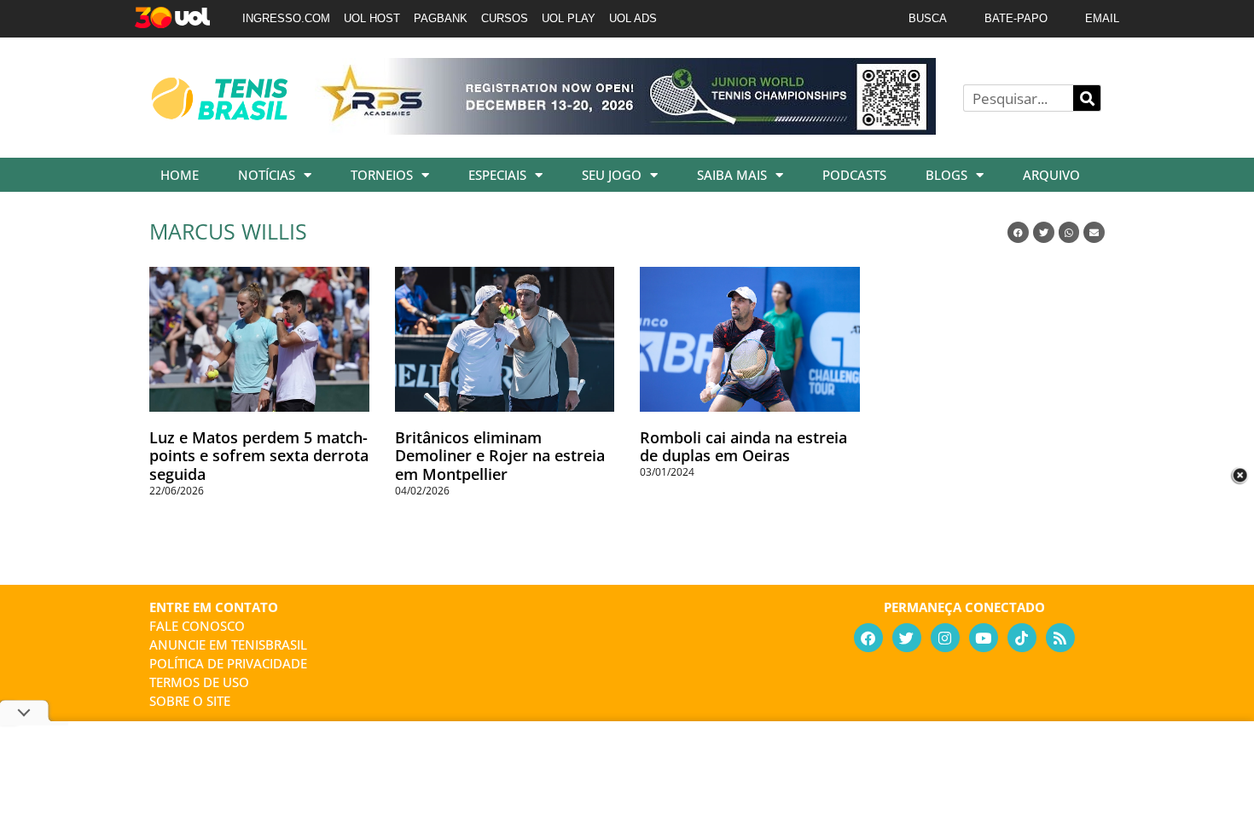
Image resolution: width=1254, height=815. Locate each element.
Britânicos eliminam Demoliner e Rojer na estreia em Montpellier (500, 455)
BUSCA (928, 18)
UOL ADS (633, 18)
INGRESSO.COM (286, 18)
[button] (1018, 232)
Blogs (946, 174)
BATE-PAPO (1016, 18)
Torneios (382, 174)
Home (179, 174)
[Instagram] (945, 637)
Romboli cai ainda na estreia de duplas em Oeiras (743, 446)
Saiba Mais (732, 174)
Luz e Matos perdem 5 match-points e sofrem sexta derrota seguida (259, 455)
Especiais (497, 174)
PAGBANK (440, 18)
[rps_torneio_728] (625, 128)
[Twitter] (906, 637)
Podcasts (854, 174)
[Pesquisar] (1086, 98)
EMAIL (1102, 18)
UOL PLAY (568, 18)
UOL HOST (372, 18)
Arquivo (1051, 174)
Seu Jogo (612, 174)
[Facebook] (868, 637)
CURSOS (504, 18)
